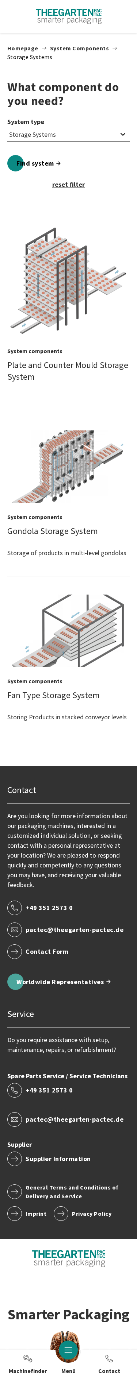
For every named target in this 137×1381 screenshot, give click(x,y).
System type (25, 122)
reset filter (68, 184)
